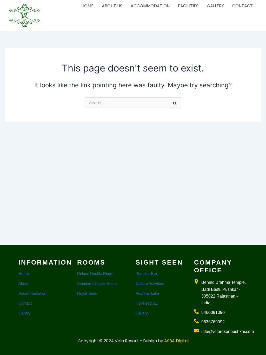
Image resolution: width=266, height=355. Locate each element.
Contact (25, 303)
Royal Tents (87, 293)
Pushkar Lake (147, 293)
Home (23, 273)
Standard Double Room (97, 283)
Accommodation (32, 293)
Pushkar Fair (146, 273)
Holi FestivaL (147, 303)
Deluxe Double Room (95, 273)
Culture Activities (150, 283)
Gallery (24, 313)
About (23, 283)
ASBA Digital (176, 341)
